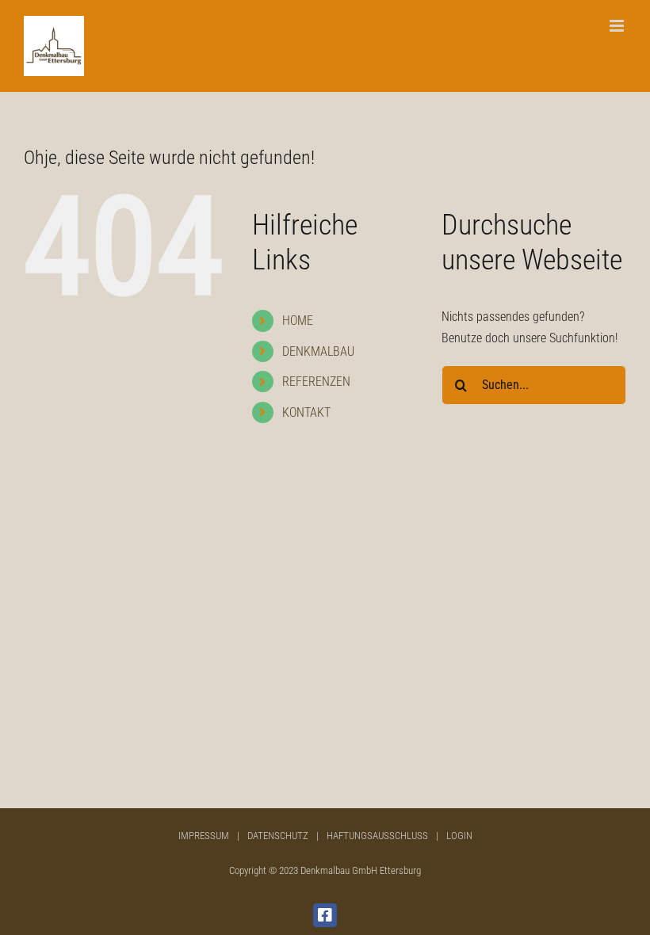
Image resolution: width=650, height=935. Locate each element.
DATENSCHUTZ (277, 836)
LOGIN (459, 836)
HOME (297, 320)
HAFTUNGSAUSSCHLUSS (377, 836)
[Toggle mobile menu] (618, 25)
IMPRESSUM (203, 836)
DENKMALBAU (318, 351)
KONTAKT (306, 412)
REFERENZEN (316, 381)
